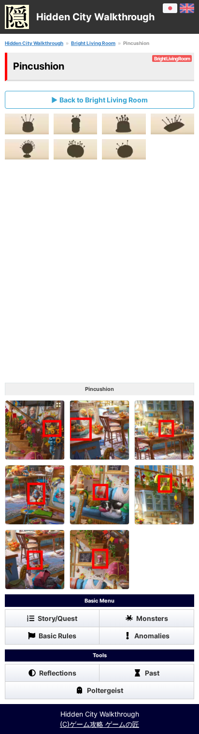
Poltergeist (105, 690)
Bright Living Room (93, 43)
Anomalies (152, 636)
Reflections (57, 673)
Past (152, 673)
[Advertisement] (99, 273)
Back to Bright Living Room (103, 100)
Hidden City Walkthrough (34, 43)
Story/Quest (57, 618)
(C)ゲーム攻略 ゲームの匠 (99, 724)
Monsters (152, 618)
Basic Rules (57, 636)
